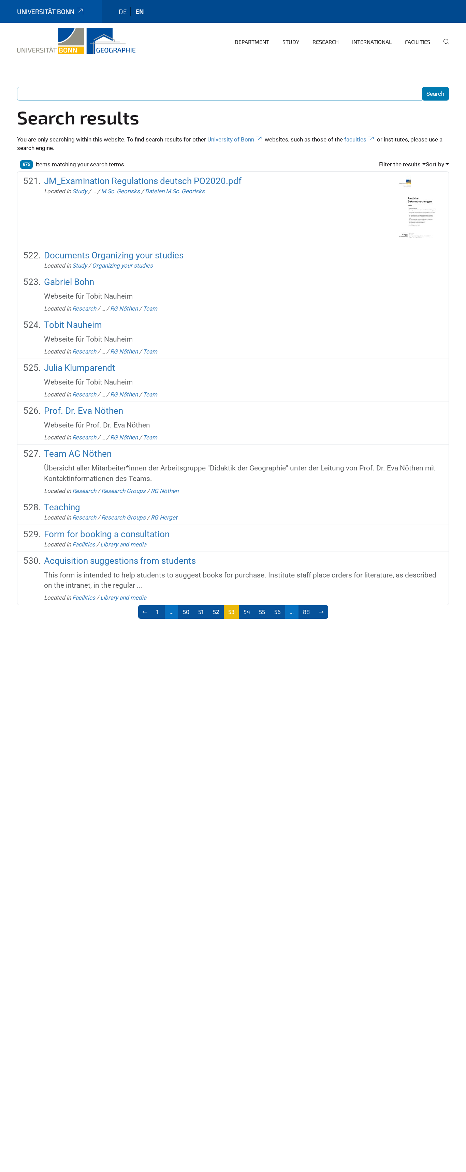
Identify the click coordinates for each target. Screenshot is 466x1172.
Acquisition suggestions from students (120, 561)
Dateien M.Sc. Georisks (175, 191)
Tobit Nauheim (73, 325)
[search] (443, 46)
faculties (355, 139)
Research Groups (123, 490)
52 (216, 611)
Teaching (62, 507)
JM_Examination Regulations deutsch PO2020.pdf (143, 181)
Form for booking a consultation (107, 534)
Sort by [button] (435, 164)
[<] (145, 612)
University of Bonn (230, 139)
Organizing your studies (122, 265)
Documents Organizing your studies (114, 255)
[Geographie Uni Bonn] (76, 41)
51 (201, 611)
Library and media (123, 544)
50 (186, 611)
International (372, 42)
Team (150, 308)
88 (306, 611)
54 (247, 611)
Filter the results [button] (400, 164)
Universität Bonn (45, 11)
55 (262, 611)
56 (277, 611)
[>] (321, 612)
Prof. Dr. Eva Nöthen (83, 411)
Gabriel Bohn (69, 282)
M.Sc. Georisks (120, 191)
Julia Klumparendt (79, 368)
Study (290, 42)
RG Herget (164, 517)
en (139, 11)
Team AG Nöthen (78, 454)
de (123, 11)
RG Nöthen (124, 308)
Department (252, 42)
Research (325, 42)
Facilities (417, 42)
